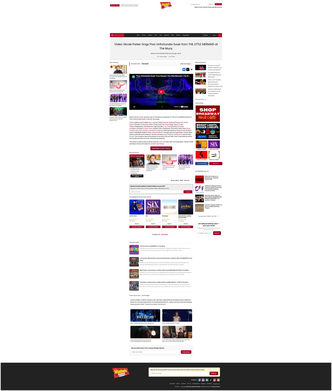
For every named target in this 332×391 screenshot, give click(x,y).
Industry (150, 35)
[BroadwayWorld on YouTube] (218, 379)
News (138, 35)
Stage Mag (186, 35)
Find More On (160, 234)
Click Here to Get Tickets (161, 148)
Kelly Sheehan (168, 134)
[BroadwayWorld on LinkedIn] (207, 379)
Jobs (160, 35)
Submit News (196, 383)
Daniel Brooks (181, 130)
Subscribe (186, 352)
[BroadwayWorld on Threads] (214, 379)
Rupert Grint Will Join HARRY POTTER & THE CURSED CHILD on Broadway (118, 72)
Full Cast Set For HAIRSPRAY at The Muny (152, 246)
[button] (220, 35)
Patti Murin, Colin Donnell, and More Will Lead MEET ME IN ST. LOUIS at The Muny (164, 282)
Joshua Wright (145, 295)
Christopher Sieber (146, 124)
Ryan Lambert (144, 130)
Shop (172, 35)
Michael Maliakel (168, 122)
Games (178, 35)
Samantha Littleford (156, 130)
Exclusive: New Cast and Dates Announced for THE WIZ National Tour (118, 114)
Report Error (216, 384)
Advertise (172, 383)
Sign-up (211, 4)
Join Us (189, 383)
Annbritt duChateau (157, 144)
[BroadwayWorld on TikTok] (210, 379)
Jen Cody (167, 126)
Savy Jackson (153, 122)
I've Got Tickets (136, 227)
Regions (203, 383)
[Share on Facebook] (184, 69)
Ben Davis (165, 124)
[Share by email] (191, 69)
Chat (155, 35)
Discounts (215, 163)
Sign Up (213, 373)
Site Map (209, 383)
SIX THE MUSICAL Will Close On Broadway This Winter (118, 100)
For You (136, 152)
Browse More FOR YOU (180, 180)
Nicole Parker (138, 117)
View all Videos (199, 99)
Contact (183, 383)
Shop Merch (116, 5)
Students (166, 35)
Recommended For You (202, 171)
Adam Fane (148, 128)
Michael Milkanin (157, 132)
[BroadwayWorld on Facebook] (199, 379)
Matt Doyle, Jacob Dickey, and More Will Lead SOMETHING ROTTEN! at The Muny (164, 270)
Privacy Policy (215, 386)
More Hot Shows (202, 163)
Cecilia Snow (178, 134)
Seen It (137, 224)
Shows (144, 35)
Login (214, 35)
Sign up (217, 233)
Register (205, 35)
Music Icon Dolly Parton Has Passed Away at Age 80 (117, 87)
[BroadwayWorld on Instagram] (203, 379)
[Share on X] (187, 69)
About (178, 383)
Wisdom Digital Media (193, 386)
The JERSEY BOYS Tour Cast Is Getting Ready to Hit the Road (214, 75)
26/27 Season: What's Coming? (129, 5)
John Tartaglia (164, 142)
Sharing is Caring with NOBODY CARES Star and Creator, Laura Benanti (215, 68)
